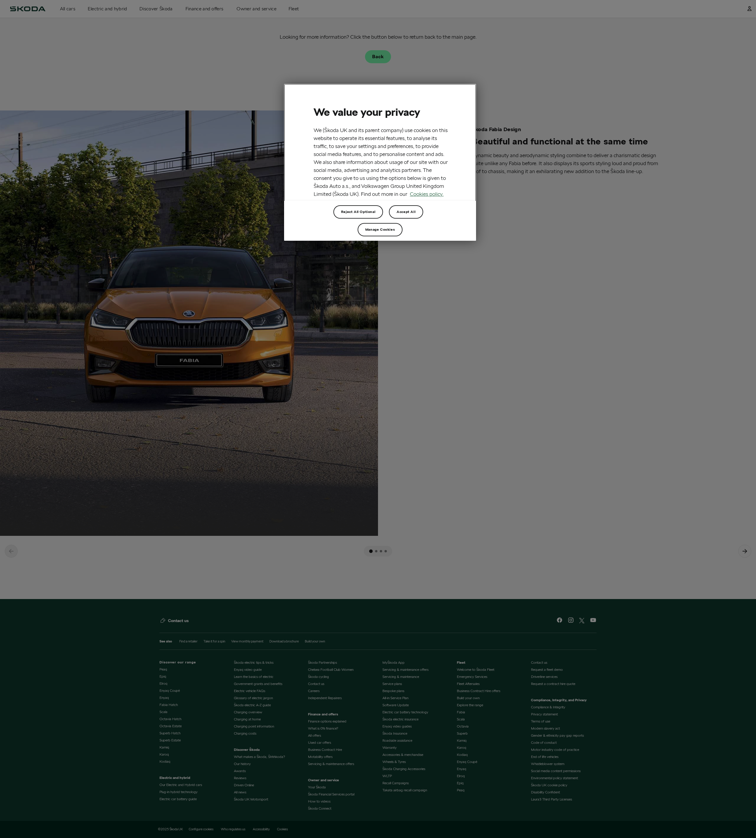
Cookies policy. (427, 194)
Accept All (406, 211)
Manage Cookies (380, 229)
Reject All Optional (358, 211)
